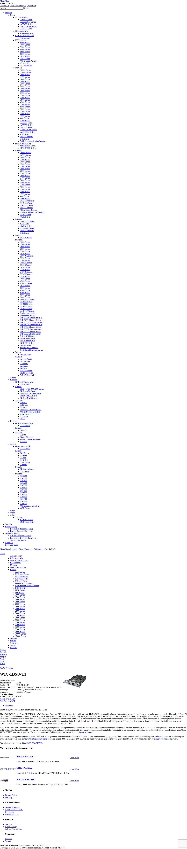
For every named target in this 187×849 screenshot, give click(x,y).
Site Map (8, 797)
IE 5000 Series (26, 309)
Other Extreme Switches (30, 439)
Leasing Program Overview (21, 531)
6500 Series (25, 107)
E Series (23, 455)
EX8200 (23, 503)
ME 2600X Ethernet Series (31, 318)
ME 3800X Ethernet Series (31, 329)
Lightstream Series (27, 313)
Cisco (12, 15)
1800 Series (25, 79)
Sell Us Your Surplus (18, 6)
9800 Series (25, 54)
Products (8, 13)
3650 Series (25, 267)
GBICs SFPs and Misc (24, 36)
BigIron (23, 403)
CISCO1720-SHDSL (34, 743)
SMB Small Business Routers (32, 212)
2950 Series (25, 249)
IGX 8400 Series (27, 311)
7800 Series (25, 45)
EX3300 (23, 485)
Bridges (23, 368)
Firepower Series (27, 228)
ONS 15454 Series (27, 146)
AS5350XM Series (28, 22)
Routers (18, 150)
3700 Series (25, 95)
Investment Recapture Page (36, 739)
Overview (9, 705)
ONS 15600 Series (27, 148)
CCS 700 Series (26, 520)
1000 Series (25, 242)
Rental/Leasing (11, 526)
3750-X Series (26, 272)
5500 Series (25, 104)
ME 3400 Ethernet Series (30, 320)
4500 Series (25, 102)
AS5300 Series (26, 19)
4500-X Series (26, 283)
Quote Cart (31, 6)
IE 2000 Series (26, 302)
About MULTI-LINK (14, 810)
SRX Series (25, 462)
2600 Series (25, 86)
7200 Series (25, 109)
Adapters (24, 364)
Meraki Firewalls (27, 231)
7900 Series (25, 47)
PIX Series (24, 139)
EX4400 (23, 497)
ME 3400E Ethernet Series (31, 322)
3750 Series (25, 270)
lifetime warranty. (86, 732)
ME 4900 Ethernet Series (30, 331)
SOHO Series (25, 214)
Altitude (23, 430)
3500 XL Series (26, 256)
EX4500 (23, 499)
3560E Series (25, 265)
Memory (18, 68)
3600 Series (25, 93)
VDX (22, 419)
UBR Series (25, 217)
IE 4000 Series (26, 306)
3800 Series (25, 97)
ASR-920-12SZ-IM (25, 756)
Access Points (26, 359)
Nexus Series (25, 345)
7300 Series (25, 111)
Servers (18, 235)
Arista (12, 515)
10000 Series (25, 70)
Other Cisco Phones (28, 61)
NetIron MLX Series (28, 396)
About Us (9, 542)
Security (18, 219)
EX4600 (23, 501)
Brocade (13, 380)
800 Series (24, 118)
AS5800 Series (26, 29)
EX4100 (23, 490)
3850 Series (25, 276)
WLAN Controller (27, 375)
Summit (23, 442)
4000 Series (25, 279)
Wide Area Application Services (33, 141)
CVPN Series (25, 226)
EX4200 (23, 492)
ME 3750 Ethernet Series (30, 327)
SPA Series (24, 63)
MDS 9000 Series (27, 315)
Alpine (23, 435)
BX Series (24, 453)
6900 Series (25, 42)
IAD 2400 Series (27, 201)
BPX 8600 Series (27, 299)
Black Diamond (26, 437)
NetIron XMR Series (28, 398)
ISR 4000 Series (26, 205)
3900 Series (25, 100)
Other (12, 513)
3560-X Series (26, 263)
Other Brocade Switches (30, 412)
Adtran (13, 377)
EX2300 (23, 478)
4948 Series (25, 286)
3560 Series (25, 260)
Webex (18, 352)
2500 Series (25, 84)
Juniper (13, 444)
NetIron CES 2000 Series (30, 409)
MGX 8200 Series (27, 336)
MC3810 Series (26, 136)
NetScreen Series (27, 469)
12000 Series (25, 72)
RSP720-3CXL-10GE (26, 779)
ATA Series (25, 56)
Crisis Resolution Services (20, 536)
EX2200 (23, 476)
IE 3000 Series (26, 304)
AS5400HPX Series (28, 26)
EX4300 (23, 494)
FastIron (23, 407)
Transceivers (25, 38)
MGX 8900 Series (27, 341)
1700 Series (25, 77)
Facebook (9, 839)
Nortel (12, 510)
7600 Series (25, 116)
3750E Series (25, 274)
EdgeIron (24, 405)
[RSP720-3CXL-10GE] (4, 782)
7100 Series (25, 185)
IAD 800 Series (26, 203)
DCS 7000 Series (27, 522)
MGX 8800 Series (27, 338)
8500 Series (25, 120)
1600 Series (25, 75)
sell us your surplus (162, 739)
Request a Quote (11, 545)
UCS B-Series (26, 237)
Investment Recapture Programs (23, 538)
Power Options (26, 370)
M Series (23, 460)
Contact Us (4, 6)
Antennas (24, 366)
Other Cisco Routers (28, 210)
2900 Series (25, 91)
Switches (19, 240)
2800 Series (25, 88)
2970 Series (25, 253)
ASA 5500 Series (27, 132)
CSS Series (24, 134)
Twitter (8, 841)
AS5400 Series (26, 24)
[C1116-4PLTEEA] (8, 769)
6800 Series (25, 292)
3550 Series (25, 258)
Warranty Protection (18, 540)
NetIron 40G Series (28, 391)
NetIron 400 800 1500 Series (32, 389)
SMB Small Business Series (31, 350)
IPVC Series (25, 58)
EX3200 (23, 483)
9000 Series (25, 297)
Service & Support (12, 533)
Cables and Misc (22, 31)
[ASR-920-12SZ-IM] (4, 760)
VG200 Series (26, 65)
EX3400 (23, 487)
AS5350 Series (26, 125)
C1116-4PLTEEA (24, 768)
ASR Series (25, 198)
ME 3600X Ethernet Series (31, 325)
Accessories (25, 361)
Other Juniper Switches (29, 506)
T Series (23, 464)
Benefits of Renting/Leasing (21, 529)
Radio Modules (26, 373)
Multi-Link (4, 549)
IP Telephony (20, 40)
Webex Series (25, 354)
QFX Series (25, 508)
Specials (8, 524)
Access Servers (21, 17)
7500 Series (25, 114)
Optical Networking (23, 143)
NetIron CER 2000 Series (30, 393)
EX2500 (23, 481)
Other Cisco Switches (29, 348)
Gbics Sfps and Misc (23, 446)
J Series (23, 458)
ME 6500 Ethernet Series (30, 334)
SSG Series (25, 471)
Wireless (18, 357)
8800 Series (25, 49)
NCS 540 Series (26, 343)
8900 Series (25, 52)
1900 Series (25, 81)
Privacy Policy (11, 795)
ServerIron (24, 414)
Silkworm (24, 416)
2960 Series (25, 251)
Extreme (13, 421)
